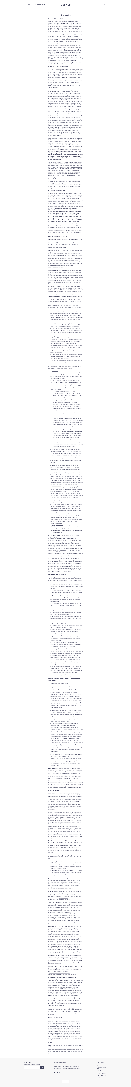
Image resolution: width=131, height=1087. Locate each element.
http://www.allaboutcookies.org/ (58, 914)
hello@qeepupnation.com (60, 1062)
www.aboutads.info (67, 571)
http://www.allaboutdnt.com (74, 914)
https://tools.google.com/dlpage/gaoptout (59, 894)
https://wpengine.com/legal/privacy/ (58, 144)
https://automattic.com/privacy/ (64, 146)
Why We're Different (101, 1062)
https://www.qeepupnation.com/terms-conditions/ (61, 43)
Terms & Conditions (101, 1075)
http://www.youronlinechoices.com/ (67, 974)
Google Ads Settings (63, 898)
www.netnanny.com (57, 230)
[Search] (101, 5)
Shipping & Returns (101, 1067)
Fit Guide (99, 1070)
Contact (98, 1072)
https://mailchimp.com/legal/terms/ (70, 326)
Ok (42, 1067)
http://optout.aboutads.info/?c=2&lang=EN (59, 973)
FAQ (98, 1068)
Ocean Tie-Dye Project (102, 1073)
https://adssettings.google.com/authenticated (60, 899)
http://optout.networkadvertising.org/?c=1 (67, 969)
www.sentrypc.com (79, 230)
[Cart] (104, 5)
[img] (54, 1072)
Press (98, 1064)
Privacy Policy (100, 1077)
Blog (98, 1065)
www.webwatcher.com (67, 230)
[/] (65, 4)
